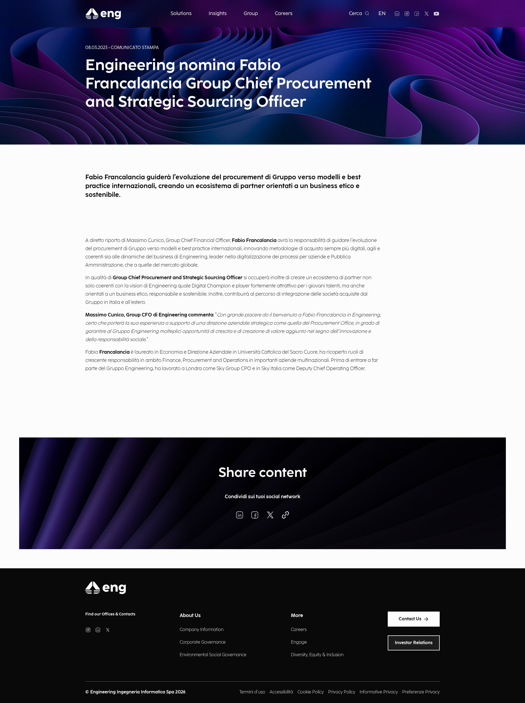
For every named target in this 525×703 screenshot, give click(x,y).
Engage (299, 642)
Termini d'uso (252, 692)
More (297, 615)
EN (382, 13)
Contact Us (410, 619)
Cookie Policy (311, 692)
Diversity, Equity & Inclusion (317, 655)
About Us (190, 615)
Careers (299, 629)
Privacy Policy (341, 692)
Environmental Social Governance (213, 655)
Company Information (201, 629)
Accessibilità (281, 692)
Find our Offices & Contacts (110, 614)
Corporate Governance (203, 642)
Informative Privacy (379, 692)
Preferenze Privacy (421, 692)
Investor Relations (414, 643)
